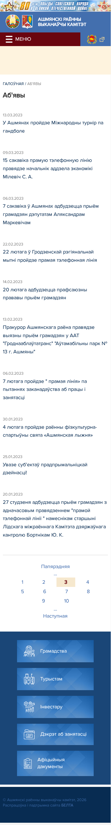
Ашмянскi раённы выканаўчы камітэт (62, 22)
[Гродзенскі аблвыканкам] (95, 39)
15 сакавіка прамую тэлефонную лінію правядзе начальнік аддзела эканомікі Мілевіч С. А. (48, 168)
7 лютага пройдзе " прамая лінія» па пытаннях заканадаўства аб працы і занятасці (45, 389)
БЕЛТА (67, 805)
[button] (10, 39)
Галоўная (13, 83)
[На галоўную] (13, 21)
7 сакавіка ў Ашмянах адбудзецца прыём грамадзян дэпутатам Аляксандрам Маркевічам (51, 214)
